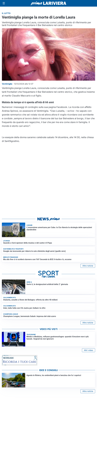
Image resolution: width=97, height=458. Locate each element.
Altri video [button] (88, 350)
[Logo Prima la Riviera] (48, 3)
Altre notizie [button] (87, 266)
